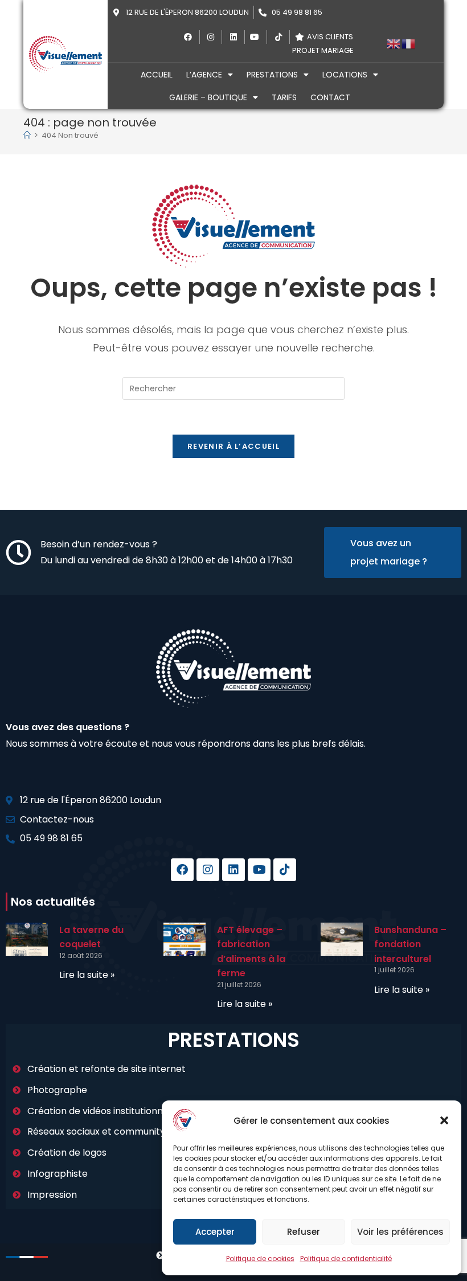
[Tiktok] (284, 869)
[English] (394, 43)
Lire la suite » (86, 974)
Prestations (272, 74)
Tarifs (284, 97)
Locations (344, 74)
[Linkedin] (233, 869)
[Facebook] (182, 869)
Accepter (215, 1232)
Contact (330, 97)
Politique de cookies (260, 1258)
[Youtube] (259, 869)
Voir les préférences (400, 1232)
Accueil (157, 74)
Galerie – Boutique (208, 97)
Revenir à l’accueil (233, 446)
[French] (409, 43)
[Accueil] (27, 135)
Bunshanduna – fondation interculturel (410, 944)
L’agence (204, 74)
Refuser (303, 1232)
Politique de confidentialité (346, 1258)
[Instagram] (207, 869)
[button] (444, 1120)
